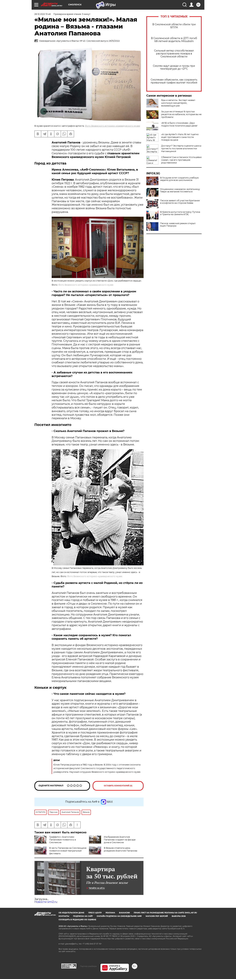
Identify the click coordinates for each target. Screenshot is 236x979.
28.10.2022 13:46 (42, 14)
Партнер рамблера (88, 966)
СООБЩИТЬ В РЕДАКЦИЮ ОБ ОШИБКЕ (77, 920)
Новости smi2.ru (45, 901)
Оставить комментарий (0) (118, 786)
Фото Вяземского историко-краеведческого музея (112, 126)
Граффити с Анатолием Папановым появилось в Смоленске (62, 840)
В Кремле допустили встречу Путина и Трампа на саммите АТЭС (180, 213)
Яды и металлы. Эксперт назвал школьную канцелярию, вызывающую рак (178, 103)
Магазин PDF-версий (157, 916)
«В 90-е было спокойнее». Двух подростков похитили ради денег (179, 124)
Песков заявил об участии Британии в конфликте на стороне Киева (180, 201)
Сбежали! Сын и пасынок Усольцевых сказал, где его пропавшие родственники (181, 160)
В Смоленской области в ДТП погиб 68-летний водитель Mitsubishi (174, 40)
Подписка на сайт (83, 916)
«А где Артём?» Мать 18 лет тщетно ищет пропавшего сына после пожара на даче (180, 137)
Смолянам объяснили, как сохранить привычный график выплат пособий (174, 81)
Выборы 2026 (179, 916)
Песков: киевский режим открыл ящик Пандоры (178, 224)
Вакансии (124, 913)
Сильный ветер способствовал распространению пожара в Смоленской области (174, 53)
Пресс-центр (95, 913)
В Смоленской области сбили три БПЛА (174, 26)
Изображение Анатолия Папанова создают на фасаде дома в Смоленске (119, 840)
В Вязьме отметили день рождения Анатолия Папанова (120, 849)
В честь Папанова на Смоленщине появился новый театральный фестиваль (67, 851)
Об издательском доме (71, 913)
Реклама (110, 913)
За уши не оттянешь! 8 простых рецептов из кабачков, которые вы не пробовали (181, 114)
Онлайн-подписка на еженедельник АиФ (119, 916)
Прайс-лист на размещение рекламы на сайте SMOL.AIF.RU (165, 913)
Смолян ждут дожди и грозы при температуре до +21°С (174, 67)
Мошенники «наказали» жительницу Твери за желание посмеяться (180, 190)
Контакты (64, 916)
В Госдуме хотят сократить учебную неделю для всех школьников (179, 179)
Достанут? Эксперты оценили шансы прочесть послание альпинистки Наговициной (181, 148)
